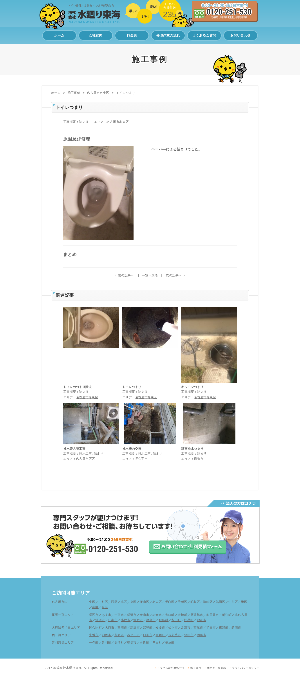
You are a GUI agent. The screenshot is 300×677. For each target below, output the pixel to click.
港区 (244, 601)
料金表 (132, 35)
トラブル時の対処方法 (170, 668)
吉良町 (144, 642)
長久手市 (141, 458)
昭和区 (195, 601)
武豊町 (147, 627)
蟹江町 (226, 614)
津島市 (150, 620)
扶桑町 (188, 620)
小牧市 (125, 620)
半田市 (211, 627)
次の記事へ (174, 275)
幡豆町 (170, 642)
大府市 (109, 627)
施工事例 (74, 92)
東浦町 (223, 627)
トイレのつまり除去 (77, 386)
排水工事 (85, 453)
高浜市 (135, 627)
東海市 (122, 627)
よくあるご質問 (204, 35)
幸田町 (157, 642)
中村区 (103, 601)
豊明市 (119, 635)
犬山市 (144, 614)
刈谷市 (106, 635)
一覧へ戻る (150, 275)
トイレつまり (131, 386)
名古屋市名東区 (98, 92)
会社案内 (96, 35)
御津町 (119, 642)
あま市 (106, 614)
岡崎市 (201, 635)
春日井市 (212, 614)
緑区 (105, 607)
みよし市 (133, 635)
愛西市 (94, 614)
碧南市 (236, 627)
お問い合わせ (240, 35)
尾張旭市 (196, 614)
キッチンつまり (192, 386)
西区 (114, 601)
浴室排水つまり (192, 448)
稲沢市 (132, 614)
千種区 (182, 601)
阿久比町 (95, 627)
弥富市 (201, 620)
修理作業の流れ (168, 35)
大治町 (182, 614)
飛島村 (163, 620)
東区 (133, 601)
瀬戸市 (138, 620)
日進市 (198, 458)
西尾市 (198, 627)
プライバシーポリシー (245, 668)
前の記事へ (126, 275)
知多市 (160, 627)
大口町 (170, 614)
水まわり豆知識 (216, 668)
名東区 (157, 601)
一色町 (94, 642)
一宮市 (119, 614)
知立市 (173, 627)
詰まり (84, 121)
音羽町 (106, 642)
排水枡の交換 (131, 448)
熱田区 (220, 601)
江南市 (112, 620)
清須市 (100, 620)
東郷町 (160, 635)
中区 (92, 601)
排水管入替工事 (74, 448)
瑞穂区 (208, 601)
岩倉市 (157, 614)
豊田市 (188, 635)
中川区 (233, 601)
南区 (95, 607)
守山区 (144, 601)
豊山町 (176, 620)
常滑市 (185, 627)
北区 (124, 601)
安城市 (94, 635)
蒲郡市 (132, 642)
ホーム (59, 35)
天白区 (170, 601)
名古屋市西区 (85, 458)
